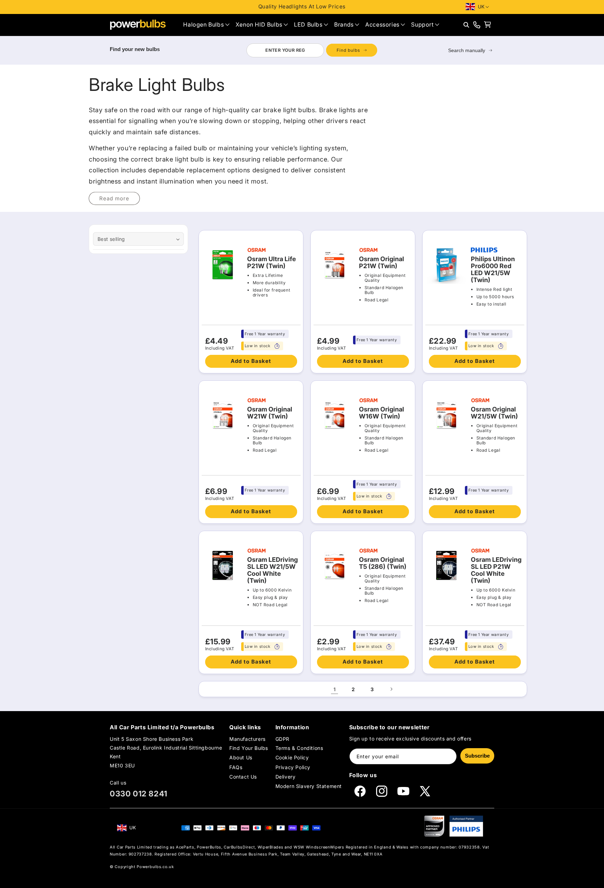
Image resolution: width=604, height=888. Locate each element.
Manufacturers (247, 739)
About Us (240, 757)
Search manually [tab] (466, 50)
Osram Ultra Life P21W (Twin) (271, 263)
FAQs (235, 767)
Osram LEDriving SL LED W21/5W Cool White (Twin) (272, 570)
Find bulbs (348, 50)
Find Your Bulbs (248, 748)
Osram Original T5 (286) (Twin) (383, 563)
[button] (206, 24)
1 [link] (334, 689)
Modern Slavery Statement (308, 786)
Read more (114, 198)
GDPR (282, 739)
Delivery (285, 777)
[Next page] (391, 689)
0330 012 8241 (138, 793)
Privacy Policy (292, 767)
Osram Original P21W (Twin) (381, 263)
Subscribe (477, 756)
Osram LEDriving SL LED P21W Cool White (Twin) (496, 570)
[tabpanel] (311, 50)
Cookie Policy (292, 757)
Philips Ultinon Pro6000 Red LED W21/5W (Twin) (493, 270)
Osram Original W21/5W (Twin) (494, 413)
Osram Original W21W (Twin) (269, 413)
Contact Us (243, 777)
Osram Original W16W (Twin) (381, 413)
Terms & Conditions (299, 748)
